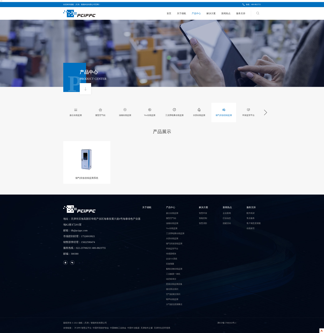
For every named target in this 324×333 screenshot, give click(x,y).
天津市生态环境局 (162, 328)
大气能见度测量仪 (174, 304)
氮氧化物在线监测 (174, 269)
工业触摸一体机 (173, 274)
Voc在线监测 (171, 228)
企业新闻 (227, 213)
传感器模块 (171, 254)
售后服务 (251, 218)
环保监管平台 (172, 249)
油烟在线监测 (172, 223)
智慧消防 (203, 223)
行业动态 (227, 218)
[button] (265, 112)
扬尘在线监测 (172, 213)
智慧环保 (203, 213)
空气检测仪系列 (173, 294)
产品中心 (196, 13)
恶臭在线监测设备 (174, 284)
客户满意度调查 (254, 223)
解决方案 (211, 13)
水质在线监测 (172, 238)
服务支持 (240, 13)
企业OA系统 (171, 259)
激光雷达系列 (172, 289)
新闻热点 (225, 13)
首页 (169, 13)
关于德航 (181, 13)
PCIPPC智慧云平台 (83, 328)
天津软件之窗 (147, 328)
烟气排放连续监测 (174, 243)
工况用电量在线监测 (175, 233)
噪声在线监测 (172, 299)
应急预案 (170, 264)
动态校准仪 (171, 279)
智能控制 (203, 218)
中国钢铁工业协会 (118, 328)
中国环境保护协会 (101, 328)
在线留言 (251, 228)
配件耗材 (251, 213)
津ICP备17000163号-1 (226, 323)
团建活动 (227, 223)
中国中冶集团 (133, 328)
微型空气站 (171, 218)
